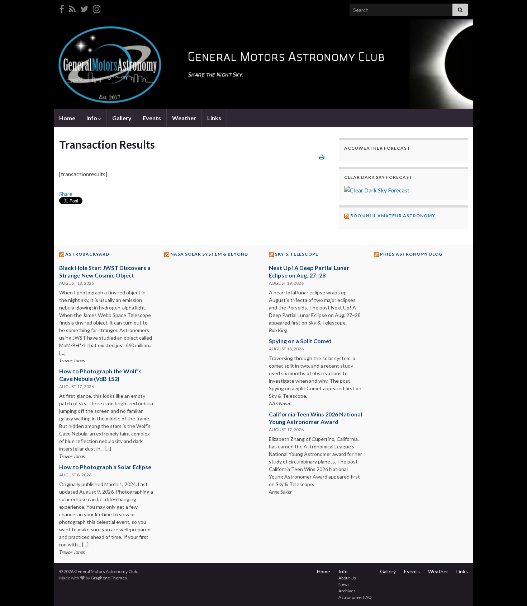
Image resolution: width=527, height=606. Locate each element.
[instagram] (96, 8)
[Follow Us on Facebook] (61, 8)
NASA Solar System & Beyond (209, 254)
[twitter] (84, 8)
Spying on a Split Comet (300, 340)
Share (65, 194)
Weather (184, 118)
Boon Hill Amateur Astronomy (392, 215)
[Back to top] (511, 590)
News (344, 584)
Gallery (122, 118)
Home (67, 118)
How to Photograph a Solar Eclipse (105, 466)
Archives (347, 590)
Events (152, 118)
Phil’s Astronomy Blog (411, 254)
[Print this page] (321, 156)
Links (214, 118)
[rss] (72, 8)
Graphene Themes (109, 578)
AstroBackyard (87, 254)
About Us (347, 578)
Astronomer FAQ (355, 597)
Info (92, 118)
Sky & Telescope (296, 254)
